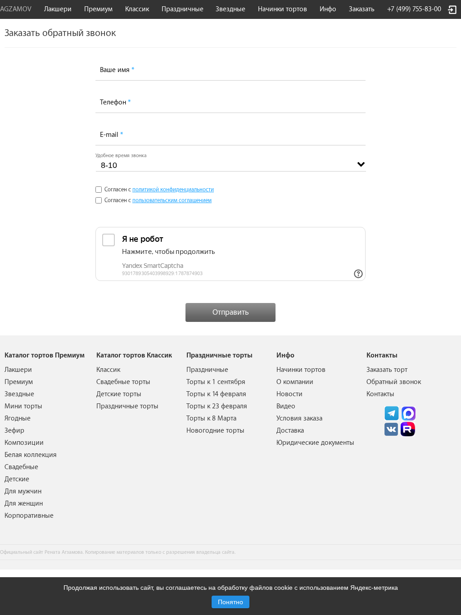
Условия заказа (299, 418)
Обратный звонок (393, 382)
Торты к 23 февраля (216, 406)
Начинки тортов (282, 9)
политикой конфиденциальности (173, 189)
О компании (294, 382)
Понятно (230, 602)
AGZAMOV (16, 9)
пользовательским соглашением (172, 200)
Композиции (24, 443)
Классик (108, 370)
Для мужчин (23, 491)
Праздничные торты (127, 406)
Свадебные (21, 467)
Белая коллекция (31, 455)
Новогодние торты (215, 430)
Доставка (290, 430)
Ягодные (18, 418)
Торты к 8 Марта (211, 418)
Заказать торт (386, 370)
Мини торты (23, 406)
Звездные (230, 9)
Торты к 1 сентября (215, 382)
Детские (17, 479)
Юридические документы (315, 443)
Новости (289, 394)
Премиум (19, 382)
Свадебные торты (123, 382)
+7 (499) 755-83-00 (414, 9)
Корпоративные (29, 516)
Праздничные (207, 370)
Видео (285, 406)
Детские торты (118, 394)
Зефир (14, 430)
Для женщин (24, 503)
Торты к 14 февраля (216, 394)
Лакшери (58, 9)
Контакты (380, 394)
